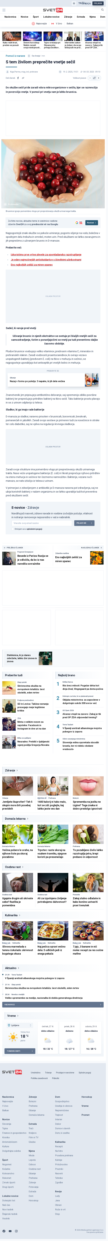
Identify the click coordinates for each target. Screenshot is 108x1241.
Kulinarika (11, 915)
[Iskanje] (102, 10)
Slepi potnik (22, 682)
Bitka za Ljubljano (24, 738)
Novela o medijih (18, 994)
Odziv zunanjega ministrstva (74, 739)
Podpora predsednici (25, 700)
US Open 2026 (68, 710)
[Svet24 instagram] (16, 1231)
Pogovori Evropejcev (25, 552)
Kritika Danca (68, 682)
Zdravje (10, 770)
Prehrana (52, 798)
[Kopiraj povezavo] (23, 78)
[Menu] (4, 10)
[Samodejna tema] (74, 3)
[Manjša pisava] (90, 78)
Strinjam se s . (29, 529)
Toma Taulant (68, 725)
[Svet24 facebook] (4, 1231)
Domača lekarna (15, 818)
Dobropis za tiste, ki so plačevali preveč (78, 696)
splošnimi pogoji (34, 529)
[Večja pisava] (98, 78)
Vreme (11, 1015)
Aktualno (10, 968)
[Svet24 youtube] (10, 1231)
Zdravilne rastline (62, 553)
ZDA (19, 718)
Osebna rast (13, 867)
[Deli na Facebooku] (18, 78)
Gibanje (13, 378)
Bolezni (76, 798)
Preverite (76, 895)
